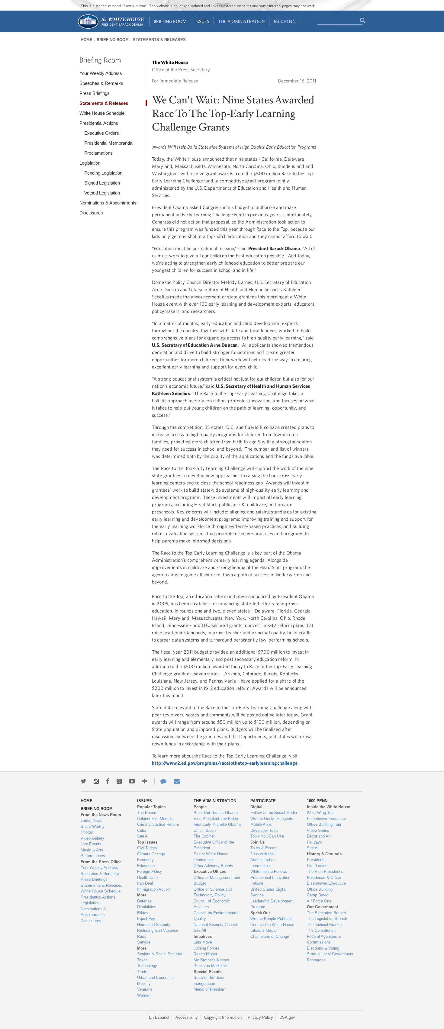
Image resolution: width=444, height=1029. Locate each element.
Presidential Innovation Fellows (270, 880)
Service (143, 942)
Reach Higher (205, 954)
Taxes (142, 960)
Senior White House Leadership (211, 857)
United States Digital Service (268, 892)
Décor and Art (319, 836)
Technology (147, 965)
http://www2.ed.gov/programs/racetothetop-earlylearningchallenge (225, 763)
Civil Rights (147, 848)
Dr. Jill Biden (205, 830)
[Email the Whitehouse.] (177, 781)
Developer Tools (264, 830)
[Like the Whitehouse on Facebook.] (107, 781)
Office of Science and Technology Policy (213, 892)
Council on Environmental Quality (216, 916)
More (141, 895)
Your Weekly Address (100, 73)
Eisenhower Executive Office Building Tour (326, 821)
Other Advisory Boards (213, 865)
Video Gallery (92, 838)
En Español (159, 1017)
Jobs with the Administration (262, 857)
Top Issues (147, 842)
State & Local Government (330, 954)
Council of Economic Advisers (212, 904)
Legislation (89, 163)
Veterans (145, 989)
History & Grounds (324, 854)
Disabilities (146, 907)
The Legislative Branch (327, 918)
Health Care (147, 877)
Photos (87, 832)
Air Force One (319, 901)
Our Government (322, 907)
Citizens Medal (263, 930)
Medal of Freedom (209, 989)
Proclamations (98, 153)
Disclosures (91, 212)
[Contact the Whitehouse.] (160, 781)
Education (146, 865)
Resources (316, 960)
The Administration (241, 21)
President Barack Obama (216, 812)
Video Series (318, 830)
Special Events (207, 972)
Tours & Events (264, 848)
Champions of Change (269, 936)
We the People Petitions (271, 918)
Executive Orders (101, 133)
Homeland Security (153, 924)
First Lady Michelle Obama (217, 824)
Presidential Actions (98, 123)
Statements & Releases (159, 39)
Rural (141, 936)
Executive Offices (210, 871)
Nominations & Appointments (108, 202)
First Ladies (317, 865)
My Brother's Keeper (211, 960)
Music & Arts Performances (93, 853)
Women (143, 995)
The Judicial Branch (324, 924)
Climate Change (151, 854)
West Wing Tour (321, 812)
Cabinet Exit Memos (155, 818)
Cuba (141, 830)
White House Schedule (101, 113)
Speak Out (260, 913)
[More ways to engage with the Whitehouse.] (144, 781)
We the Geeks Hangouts (271, 818)
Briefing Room (170, 21)
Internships (260, 865)
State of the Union (209, 977)
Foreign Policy (149, 871)
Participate (263, 801)
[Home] (110, 28)
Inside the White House (328, 807)
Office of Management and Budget (217, 880)
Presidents (316, 859)
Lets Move (203, 942)
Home (86, 39)
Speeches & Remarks (101, 83)
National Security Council (216, 924)
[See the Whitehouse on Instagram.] (96, 781)
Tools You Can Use (267, 836)
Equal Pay (146, 918)
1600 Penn (285, 21)
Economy (145, 859)
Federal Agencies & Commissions (324, 939)
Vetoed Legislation (102, 192)
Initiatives (203, 936)
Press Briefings (94, 93)
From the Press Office (101, 862)
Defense (144, 901)
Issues (202, 21)
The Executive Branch (326, 913)
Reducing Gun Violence (157, 930)
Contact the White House (272, 924)
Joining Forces (206, 948)
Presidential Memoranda (108, 143)
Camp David (317, 895)
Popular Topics (151, 807)
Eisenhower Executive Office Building (326, 886)
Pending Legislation (103, 172)
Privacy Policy (260, 1017)
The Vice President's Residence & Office (325, 874)
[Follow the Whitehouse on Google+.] (119, 781)
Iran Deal (145, 883)
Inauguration (204, 983)
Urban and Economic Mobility (155, 980)
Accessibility (186, 1017)
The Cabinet (204, 836)
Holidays (314, 842)
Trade (142, 972)
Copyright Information (223, 1017)
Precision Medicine (210, 965)
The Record (147, 812)
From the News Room (101, 814)
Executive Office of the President (214, 845)
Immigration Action (153, 889)
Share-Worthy (93, 826)
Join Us (257, 842)
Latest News (91, 820)
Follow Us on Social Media (273, 812)
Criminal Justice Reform (158, 824)
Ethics (142, 913)
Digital (256, 807)
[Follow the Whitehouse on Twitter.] (83, 781)
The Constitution (321, 930)
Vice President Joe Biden (216, 818)
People (200, 807)
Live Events (91, 844)
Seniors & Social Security (159, 954)
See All (143, 836)
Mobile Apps (261, 824)
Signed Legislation (102, 182)
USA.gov (287, 1017)
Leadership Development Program (272, 904)
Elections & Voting (323, 948)
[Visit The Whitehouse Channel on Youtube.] (132, 781)
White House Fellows (268, 871)
